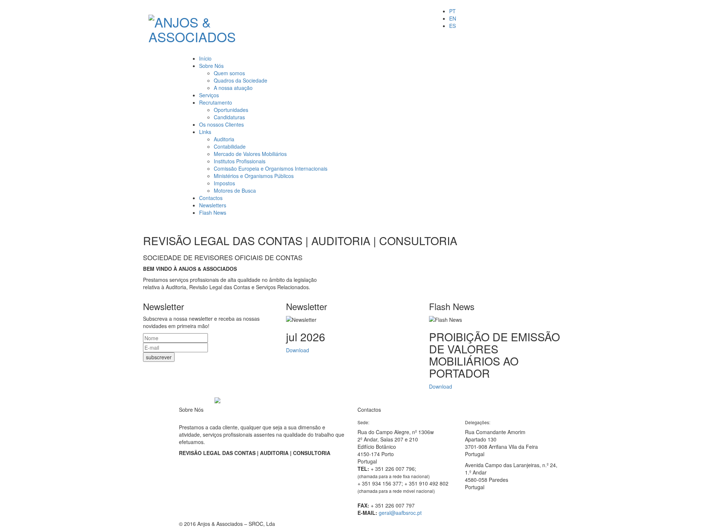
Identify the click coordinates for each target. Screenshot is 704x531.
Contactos (211, 197)
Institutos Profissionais (239, 161)
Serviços (209, 95)
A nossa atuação (233, 87)
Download (297, 350)
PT (452, 11)
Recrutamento (215, 102)
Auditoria (224, 139)
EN (452, 18)
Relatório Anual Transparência (214, 464)
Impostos (224, 183)
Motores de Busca (235, 190)
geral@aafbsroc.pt (400, 512)
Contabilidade (230, 146)
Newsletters (212, 205)
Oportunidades (231, 109)
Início (205, 58)
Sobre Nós (211, 65)
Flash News (212, 212)
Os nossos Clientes (221, 124)
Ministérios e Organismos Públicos (254, 175)
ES (452, 25)
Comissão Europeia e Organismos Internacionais (270, 168)
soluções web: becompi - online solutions (494, 523)
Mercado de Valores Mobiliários (250, 153)
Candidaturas (229, 117)
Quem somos (229, 73)
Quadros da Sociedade (240, 80)
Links (205, 131)
